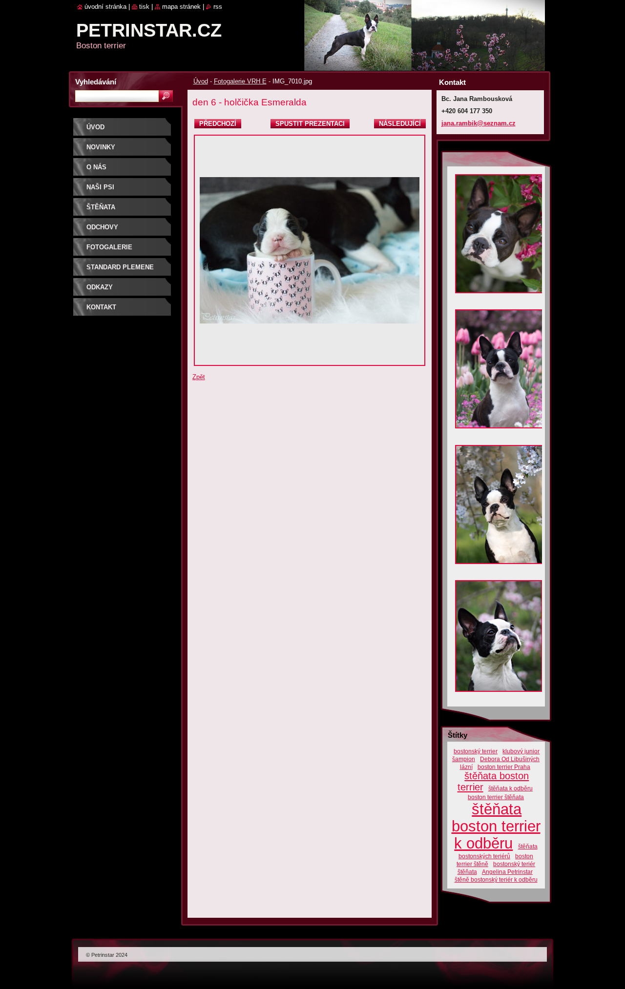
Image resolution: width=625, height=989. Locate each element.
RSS (217, 6)
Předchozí (217, 123)
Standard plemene (120, 267)
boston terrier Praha (504, 767)
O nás (96, 167)
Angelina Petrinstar (507, 871)
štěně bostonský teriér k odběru (496, 879)
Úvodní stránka (105, 6)
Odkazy (99, 287)
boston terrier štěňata (496, 797)
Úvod (200, 81)
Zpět (198, 377)
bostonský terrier (476, 751)
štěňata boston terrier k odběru (496, 826)
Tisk (144, 6)
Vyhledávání (95, 82)
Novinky (100, 147)
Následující (400, 123)
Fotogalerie (109, 247)
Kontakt (101, 307)
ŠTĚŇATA (100, 207)
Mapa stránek (181, 6)
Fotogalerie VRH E (240, 81)
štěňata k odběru (510, 788)
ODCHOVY (102, 227)
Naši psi (100, 187)
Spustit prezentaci (310, 123)
